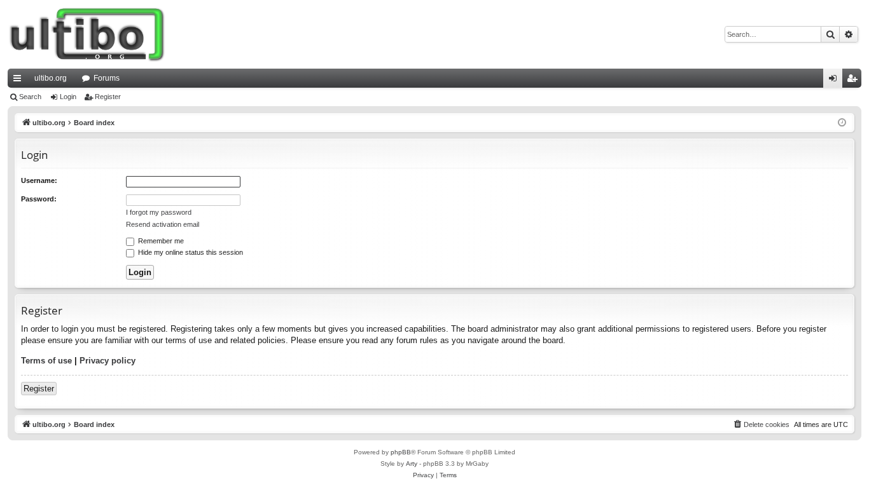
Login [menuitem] (835, 81)
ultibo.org (50, 78)
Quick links (20, 81)
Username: (39, 180)
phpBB (401, 452)
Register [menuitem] (854, 81)
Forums (107, 78)
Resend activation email (162, 224)
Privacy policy (108, 360)
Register (108, 96)
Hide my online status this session (189, 252)
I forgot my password (158, 212)
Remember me (160, 241)
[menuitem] (760, 424)
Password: (39, 199)
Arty (411, 463)
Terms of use (46, 360)
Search (30, 96)
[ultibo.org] (87, 34)
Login (68, 96)
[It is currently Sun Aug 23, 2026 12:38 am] (842, 123)
